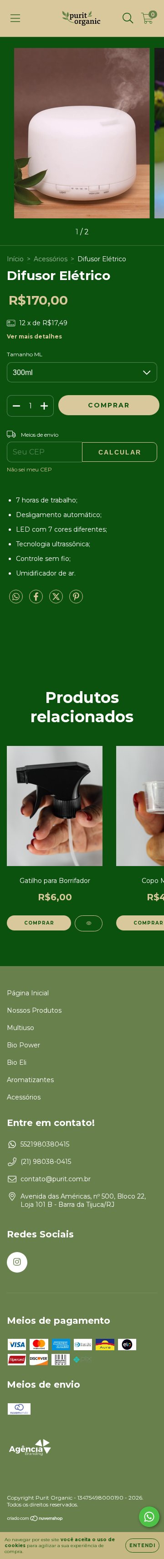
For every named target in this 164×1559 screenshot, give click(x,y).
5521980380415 (44, 1144)
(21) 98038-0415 (45, 1161)
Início (15, 259)
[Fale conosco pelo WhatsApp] (149, 1516)
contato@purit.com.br (55, 1179)
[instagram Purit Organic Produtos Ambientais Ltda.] (17, 1262)
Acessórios (50, 259)
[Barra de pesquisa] (128, 18)
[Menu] (15, 18)
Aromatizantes (30, 1080)
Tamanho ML (24, 354)
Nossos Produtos (34, 1010)
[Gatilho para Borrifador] (88, 923)
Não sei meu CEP (29, 469)
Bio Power (23, 1045)
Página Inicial (28, 993)
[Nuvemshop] (35, 1519)
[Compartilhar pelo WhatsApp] (16, 597)
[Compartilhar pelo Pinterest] (76, 600)
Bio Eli (16, 1062)
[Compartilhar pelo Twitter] (57, 600)
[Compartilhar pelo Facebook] (37, 600)
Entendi (142, 1545)
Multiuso (20, 1028)
